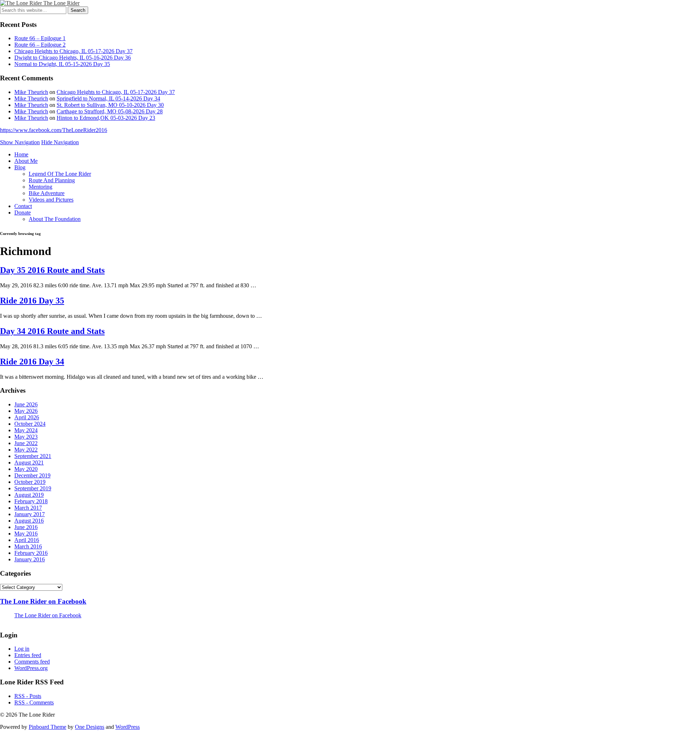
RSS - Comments (34, 702)
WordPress (127, 727)
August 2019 (29, 495)
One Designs (89, 727)
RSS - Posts (27, 696)
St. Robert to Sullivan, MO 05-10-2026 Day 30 (110, 105)
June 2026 (26, 404)
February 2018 (31, 501)
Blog (19, 167)
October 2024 (30, 424)
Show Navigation (20, 142)
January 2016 (29, 559)
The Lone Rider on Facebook (43, 601)
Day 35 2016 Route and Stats (52, 270)
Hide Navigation (60, 142)
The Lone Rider (61, 3)
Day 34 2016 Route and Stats (52, 331)
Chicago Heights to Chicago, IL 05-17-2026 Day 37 (73, 51)
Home (21, 154)
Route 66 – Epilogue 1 (40, 38)
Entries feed (27, 655)
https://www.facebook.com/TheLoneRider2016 (53, 130)
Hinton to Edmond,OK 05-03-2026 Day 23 (106, 118)
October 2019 (30, 482)
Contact (23, 206)
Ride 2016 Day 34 (32, 361)
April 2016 (26, 540)
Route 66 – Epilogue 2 (40, 45)
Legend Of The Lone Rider (60, 174)
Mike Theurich (31, 92)
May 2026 (26, 411)
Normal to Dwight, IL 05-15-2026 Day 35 (62, 64)
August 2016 (29, 521)
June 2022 (26, 443)
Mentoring (40, 187)
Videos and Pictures (51, 200)
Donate (22, 212)
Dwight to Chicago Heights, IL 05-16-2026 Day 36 (72, 58)
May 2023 (26, 437)
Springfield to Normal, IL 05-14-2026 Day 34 (108, 98)
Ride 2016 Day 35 (32, 300)
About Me (26, 161)
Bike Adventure (46, 193)
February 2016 (31, 553)
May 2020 (26, 469)
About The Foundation (55, 219)
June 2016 (26, 527)
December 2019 (32, 475)
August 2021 (29, 462)
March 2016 (28, 546)
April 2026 (26, 417)
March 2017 (28, 508)
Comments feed (32, 662)
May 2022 (26, 450)
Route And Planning (52, 180)
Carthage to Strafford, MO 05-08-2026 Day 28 (110, 111)
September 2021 (32, 456)
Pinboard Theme (47, 727)
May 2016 (26, 533)
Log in (21, 649)
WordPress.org (31, 668)
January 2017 (29, 514)
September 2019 (32, 488)
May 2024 (26, 430)
